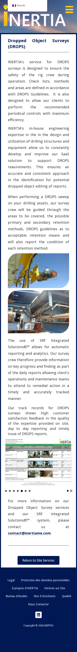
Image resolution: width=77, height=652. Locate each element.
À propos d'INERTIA (25, 588)
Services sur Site (54, 588)
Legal (11, 580)
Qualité (66, 596)
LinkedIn (38, 615)
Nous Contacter (38, 604)
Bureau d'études (16, 596)
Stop (71, 491)
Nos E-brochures (44, 596)
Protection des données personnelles (45, 580)
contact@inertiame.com (29, 533)
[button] (70, 7)
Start (68, 491)
